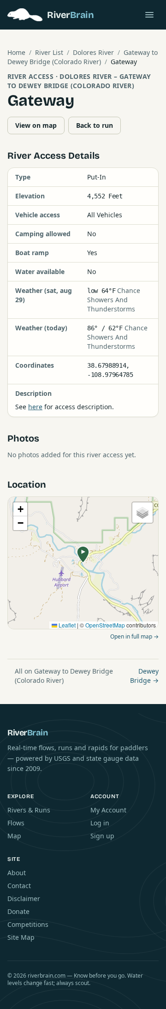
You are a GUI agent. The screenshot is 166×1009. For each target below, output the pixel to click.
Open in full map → (134, 636)
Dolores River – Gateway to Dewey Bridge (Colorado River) (79, 81)
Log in (99, 822)
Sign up (102, 835)
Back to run (94, 125)
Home (16, 52)
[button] (83, 554)
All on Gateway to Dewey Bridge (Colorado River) (64, 676)
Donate (18, 911)
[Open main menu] (149, 15)
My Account (108, 810)
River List (49, 52)
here (35, 406)
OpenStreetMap (105, 625)
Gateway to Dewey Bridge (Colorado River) (82, 57)
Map (14, 835)
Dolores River (93, 52)
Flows (15, 822)
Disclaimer (23, 898)
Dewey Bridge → (144, 676)
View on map (36, 125)
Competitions (27, 924)
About (16, 872)
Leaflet (66, 625)
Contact (19, 885)
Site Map (21, 937)
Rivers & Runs (28, 810)
